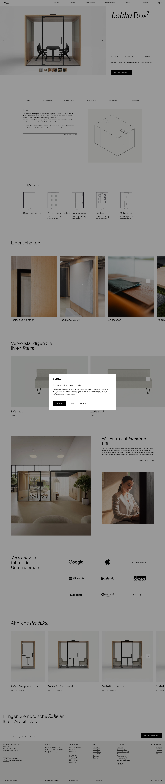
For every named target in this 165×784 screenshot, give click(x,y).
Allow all (59, 403)
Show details (83, 403)
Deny (72, 403)
